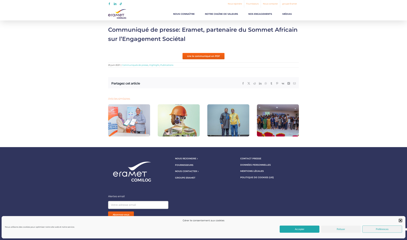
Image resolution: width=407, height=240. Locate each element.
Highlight (154, 65)
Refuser (341, 229)
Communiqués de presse (135, 65)
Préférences (382, 229)
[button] (400, 220)
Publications (166, 65)
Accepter (299, 229)
